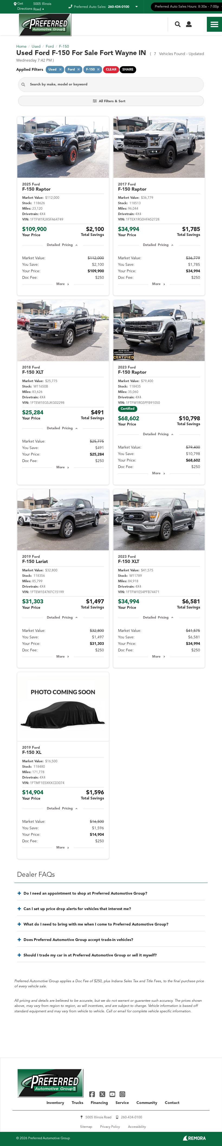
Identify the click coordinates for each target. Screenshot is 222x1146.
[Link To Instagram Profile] (122, 1094)
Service (122, 1103)
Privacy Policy (110, 1127)
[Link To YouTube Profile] (113, 1094)
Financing (99, 1103)
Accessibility (137, 1127)
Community (146, 1103)
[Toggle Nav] (214, 24)
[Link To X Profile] (103, 1094)
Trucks (77, 1103)
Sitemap (86, 1127)
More (60, 284)
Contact (172, 1103)
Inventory (55, 1103)
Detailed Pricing (60, 245)
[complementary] (206, 1129)
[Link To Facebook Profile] (93, 1094)
